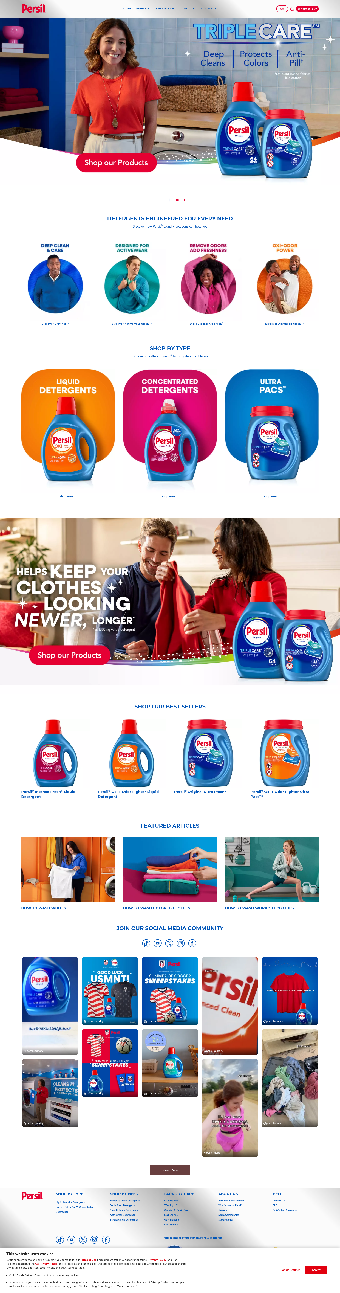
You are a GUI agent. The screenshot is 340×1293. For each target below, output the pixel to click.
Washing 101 (171, 1205)
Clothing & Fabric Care (176, 1210)
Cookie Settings (290, 1270)
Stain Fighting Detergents (124, 1210)
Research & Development (231, 1200)
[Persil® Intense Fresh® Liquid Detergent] (55, 766)
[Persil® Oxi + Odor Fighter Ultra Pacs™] (285, 766)
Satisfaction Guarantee (285, 1210)
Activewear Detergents (122, 1215)
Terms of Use (88, 1260)
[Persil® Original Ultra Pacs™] (208, 766)
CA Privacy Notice (46, 1264)
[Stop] (170, 200)
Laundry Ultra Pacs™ (67, 1207)
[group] (170, 111)
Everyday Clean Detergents (125, 1200)
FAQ (275, 1205)
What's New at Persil (229, 1205)
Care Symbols (171, 1224)
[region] (170, 1270)
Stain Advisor (171, 1215)
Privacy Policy (157, 1260)
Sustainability (225, 1219)
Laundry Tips (171, 1200)
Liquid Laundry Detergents (70, 1202)
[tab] (177, 200)
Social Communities (228, 1215)
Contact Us (279, 1200)
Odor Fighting (171, 1219)
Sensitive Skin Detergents (124, 1219)
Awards (222, 1210)
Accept (316, 1270)
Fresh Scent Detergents (122, 1205)
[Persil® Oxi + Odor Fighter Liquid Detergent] (132, 766)
